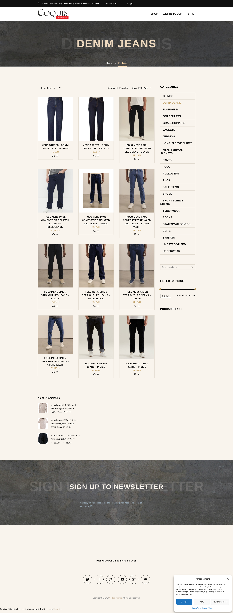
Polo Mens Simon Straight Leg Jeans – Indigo (137, 295)
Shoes (167, 193)
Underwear (171, 251)
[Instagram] (131, 4)
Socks (167, 217)
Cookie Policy (196, 608)
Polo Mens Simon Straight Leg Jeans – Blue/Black (96, 295)
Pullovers (171, 173)
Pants (167, 160)
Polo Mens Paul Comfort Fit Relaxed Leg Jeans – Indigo (96, 220)
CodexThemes (115, 597)
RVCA (166, 180)
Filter (165, 296)
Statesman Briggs (176, 224)
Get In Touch (172, 13)
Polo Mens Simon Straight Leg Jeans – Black (55, 295)
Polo (166, 166)
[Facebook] (127, 4)
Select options (53, 155)
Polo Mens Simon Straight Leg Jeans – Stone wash (55, 361)
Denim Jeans (172, 102)
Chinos (168, 96)
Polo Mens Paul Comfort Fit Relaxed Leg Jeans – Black (137, 148)
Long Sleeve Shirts (177, 143)
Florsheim (171, 109)
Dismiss (57, 609)
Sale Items (171, 187)
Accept (184, 601)
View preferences (220, 601)
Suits (167, 230)
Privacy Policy (207, 608)
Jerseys (169, 136)
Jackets (169, 129)
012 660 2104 (111, 3)
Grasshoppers (174, 122)
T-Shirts (169, 237)
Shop (154, 13)
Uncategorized (174, 244)
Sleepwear (171, 210)
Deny (201, 601)
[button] (227, 579)
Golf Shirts (172, 116)
